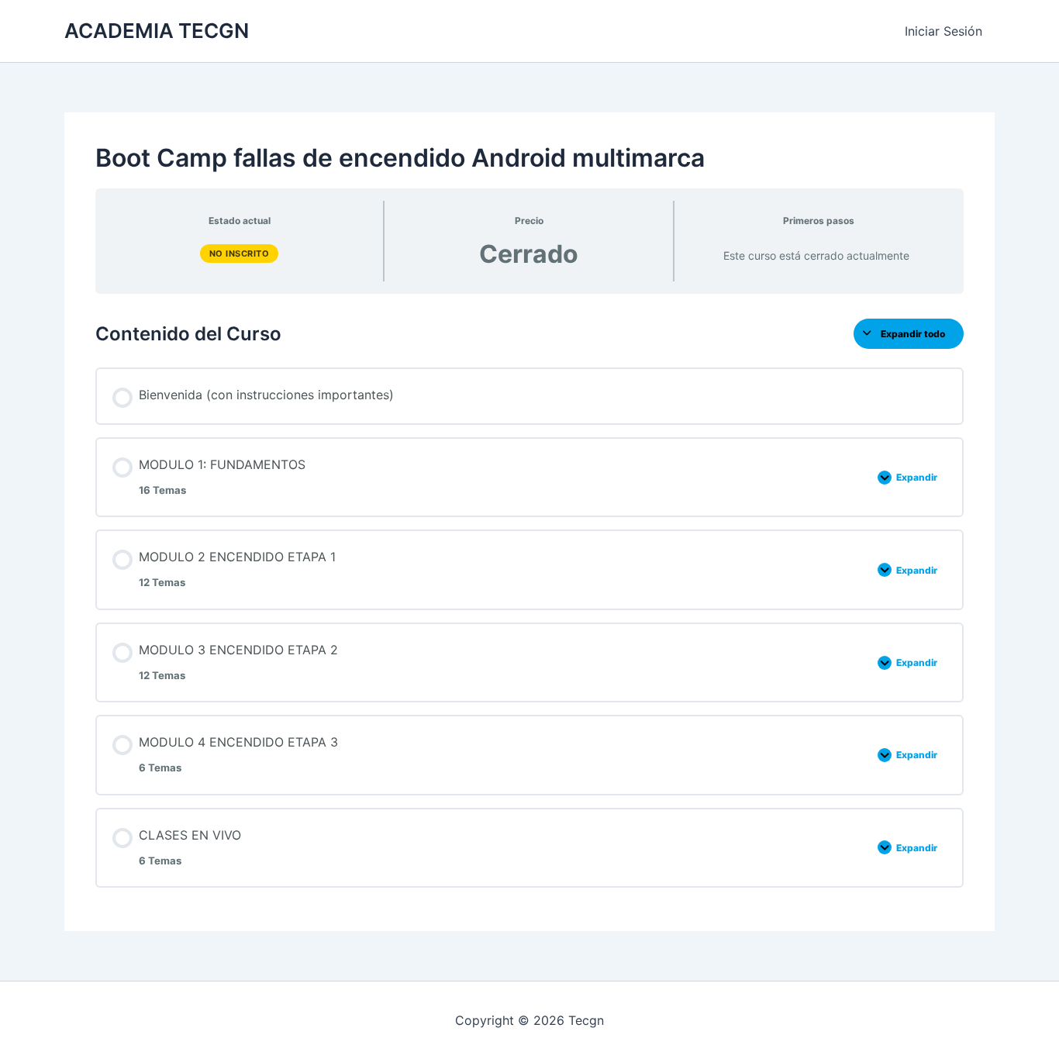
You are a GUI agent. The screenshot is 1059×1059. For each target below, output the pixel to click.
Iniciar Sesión (943, 31)
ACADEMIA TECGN (156, 31)
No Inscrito (239, 253)
